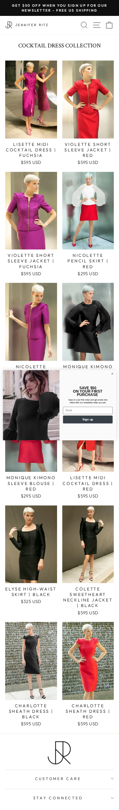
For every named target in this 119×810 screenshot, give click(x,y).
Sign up (87, 419)
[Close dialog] (112, 373)
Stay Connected (58, 797)
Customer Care (58, 778)
